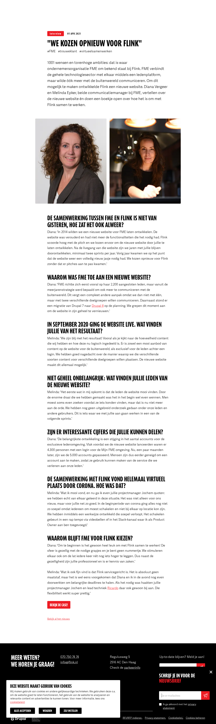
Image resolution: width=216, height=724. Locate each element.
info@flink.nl (69, 662)
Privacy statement (155, 718)
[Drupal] (19, 718)
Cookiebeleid (175, 718)
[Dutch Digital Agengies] (36, 718)
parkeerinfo (132, 667)
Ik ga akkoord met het (179, 706)
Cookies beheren (195, 718)
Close (210, 671)
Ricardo (112, 588)
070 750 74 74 (69, 656)
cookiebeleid (17, 702)
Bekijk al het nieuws (58, 619)
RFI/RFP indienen (132, 718)
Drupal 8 (98, 305)
